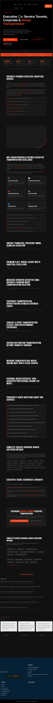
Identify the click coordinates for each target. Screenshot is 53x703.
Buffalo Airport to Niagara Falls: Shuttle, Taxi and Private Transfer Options (21, 586)
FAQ (2, 686)
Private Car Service (10, 562)
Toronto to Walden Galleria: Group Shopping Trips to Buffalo (17, 591)
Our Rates (29, 4)
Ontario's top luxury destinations (16, 487)
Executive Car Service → (10, 39)
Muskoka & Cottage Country (31, 549)
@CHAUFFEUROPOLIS (27, 574)
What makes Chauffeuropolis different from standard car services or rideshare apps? (24, 405)
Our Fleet (26, 562)
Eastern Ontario (41, 551)
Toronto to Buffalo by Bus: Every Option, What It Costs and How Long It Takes (22, 597)
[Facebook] (2, 672)
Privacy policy (4, 688)
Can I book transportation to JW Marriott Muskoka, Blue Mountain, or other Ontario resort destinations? (27, 422)
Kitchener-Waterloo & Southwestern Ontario (28, 551)
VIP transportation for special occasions (15, 114)
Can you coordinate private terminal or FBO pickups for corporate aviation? (22, 412)
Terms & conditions (5, 689)
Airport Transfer (24, 39)
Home (15, 4)
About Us (16, 7)
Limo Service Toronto (32, 669)
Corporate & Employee (19, 559)
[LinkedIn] (4, 672)
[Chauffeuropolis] (6, 6)
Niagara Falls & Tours (19, 562)
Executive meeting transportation (14, 111)
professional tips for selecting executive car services (33, 495)
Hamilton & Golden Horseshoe (12, 551)
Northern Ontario (10, 554)
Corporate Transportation (33, 667)
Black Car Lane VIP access (13, 104)
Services (19, 4)
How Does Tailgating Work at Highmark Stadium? (14, 607)
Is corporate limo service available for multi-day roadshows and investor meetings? (24, 415)
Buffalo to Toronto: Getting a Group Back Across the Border (17, 581)
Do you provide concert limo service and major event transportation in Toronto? (23, 436)
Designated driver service (13, 101)
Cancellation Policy (5, 691)
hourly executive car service (31, 92)
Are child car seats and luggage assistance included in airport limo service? (22, 429)
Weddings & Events (37, 559)
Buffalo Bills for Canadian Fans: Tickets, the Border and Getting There (20, 602)
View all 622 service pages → (13, 565)
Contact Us (30, 676)
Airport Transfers (10, 559)
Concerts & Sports (33, 562)
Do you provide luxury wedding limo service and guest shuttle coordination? (22, 419)
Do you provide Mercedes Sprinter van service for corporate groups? (21, 408)
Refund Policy (4, 693)
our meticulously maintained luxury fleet (19, 166)
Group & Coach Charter (28, 559)
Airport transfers (11, 98)
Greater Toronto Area (11, 549)
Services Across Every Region (21, 554)
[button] (48, 6)
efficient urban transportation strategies (31, 490)
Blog (21, 7)
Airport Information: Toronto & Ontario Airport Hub (38, 674)
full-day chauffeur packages (19, 93)
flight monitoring (20, 227)
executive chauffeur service (23, 83)
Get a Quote (35, 4)
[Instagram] (7, 672)
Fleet (25, 4)
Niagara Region (21, 549)
